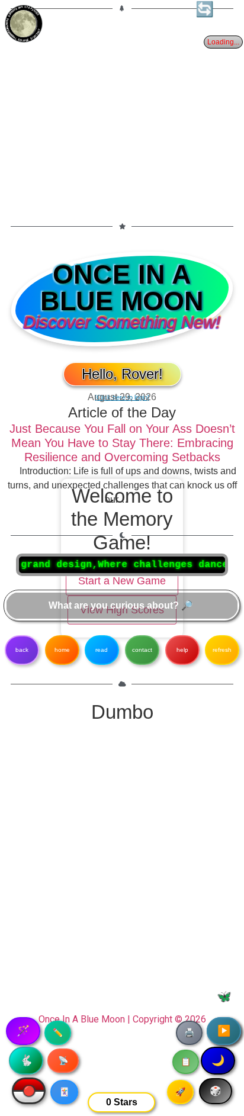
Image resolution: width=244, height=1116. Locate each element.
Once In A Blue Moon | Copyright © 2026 (122, 1019)
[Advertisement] (122, 110)
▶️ (223, 1031)
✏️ (58, 1032)
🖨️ (189, 1032)
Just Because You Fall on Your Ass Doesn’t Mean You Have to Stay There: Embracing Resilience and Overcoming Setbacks (122, 443)
